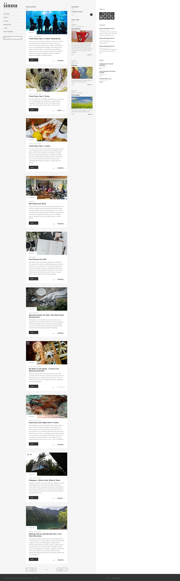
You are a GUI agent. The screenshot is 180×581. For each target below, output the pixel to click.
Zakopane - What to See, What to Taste (44, 480)
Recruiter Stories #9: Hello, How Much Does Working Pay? (46, 316)
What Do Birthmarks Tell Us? (107, 28)
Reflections (35, 312)
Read (33, 60)
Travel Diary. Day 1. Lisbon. (40, 146)
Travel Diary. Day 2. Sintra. (39, 96)
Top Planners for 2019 (37, 259)
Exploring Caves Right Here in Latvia (43, 422)
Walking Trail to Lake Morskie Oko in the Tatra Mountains (45, 535)
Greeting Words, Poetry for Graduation (106, 64)
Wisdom (5, 17)
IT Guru (5, 28)
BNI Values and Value (37, 204)
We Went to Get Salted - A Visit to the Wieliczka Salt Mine (44, 370)
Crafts (76, 63)
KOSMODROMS (115, 578)
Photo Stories (79, 92)
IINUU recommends (8, 31)
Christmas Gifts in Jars (105, 79)
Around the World (37, 36)
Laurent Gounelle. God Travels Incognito (107, 71)
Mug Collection (76, 29)
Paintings (74, 65)
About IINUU (6, 14)
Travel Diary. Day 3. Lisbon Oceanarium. (45, 38)
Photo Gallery (75, 95)
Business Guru (7, 24)
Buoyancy (6, 21)
